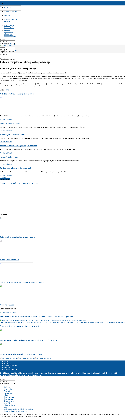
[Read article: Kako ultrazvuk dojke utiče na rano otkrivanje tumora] (62, 270)
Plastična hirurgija (10, 36)
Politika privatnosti (10, 20)
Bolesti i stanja (9, 28)
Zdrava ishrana (9, 397)
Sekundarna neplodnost (10, 123)
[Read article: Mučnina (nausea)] (62, 293)
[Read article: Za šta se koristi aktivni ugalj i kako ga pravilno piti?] (62, 347)
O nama (6, 3)
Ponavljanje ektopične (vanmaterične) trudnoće (19, 183)
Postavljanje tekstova (11, 11)
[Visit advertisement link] (8, 358)
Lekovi (6, 34)
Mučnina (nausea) (7, 305)
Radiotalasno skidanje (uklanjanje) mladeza (18, 409)
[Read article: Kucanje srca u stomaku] (62, 248)
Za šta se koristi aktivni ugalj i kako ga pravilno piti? (21, 354)
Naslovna (7, 21)
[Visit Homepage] (10, 10)
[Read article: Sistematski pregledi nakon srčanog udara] (62, 225)
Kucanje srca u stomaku (9, 259)
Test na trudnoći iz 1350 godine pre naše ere (18, 145)
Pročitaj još (6, 119)
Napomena (7, 16)
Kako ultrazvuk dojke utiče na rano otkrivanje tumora (22, 282)
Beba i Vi (7, 403)
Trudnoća (7, 30)
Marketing (7, 364)
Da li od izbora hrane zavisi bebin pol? (15, 168)
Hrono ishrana (9, 401)
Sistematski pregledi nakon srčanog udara (17, 237)
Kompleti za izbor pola (9, 157)
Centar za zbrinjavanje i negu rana (15, 411)
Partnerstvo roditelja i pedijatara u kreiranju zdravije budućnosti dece (28, 340)
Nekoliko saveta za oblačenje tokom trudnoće (18, 94)
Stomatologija (8, 35)
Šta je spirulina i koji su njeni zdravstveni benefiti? (20, 326)
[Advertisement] (55, 199)
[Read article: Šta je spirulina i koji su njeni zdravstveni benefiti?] (62, 321)
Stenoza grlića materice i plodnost (14, 134)
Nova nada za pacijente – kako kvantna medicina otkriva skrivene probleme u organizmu (36, 316)
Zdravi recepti (8, 399)
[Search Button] (15, 50)
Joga (5, 407)
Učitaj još (3, 177)
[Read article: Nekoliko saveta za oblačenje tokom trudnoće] (62, 105)
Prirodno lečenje (9, 405)
